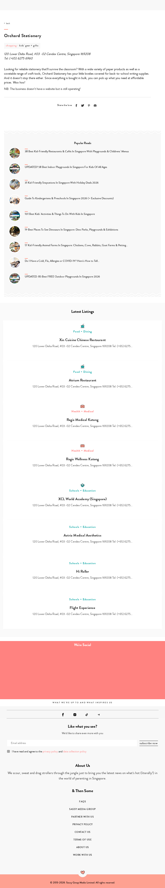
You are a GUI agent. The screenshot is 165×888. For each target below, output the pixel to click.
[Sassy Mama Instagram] (75, 714)
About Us (82, 847)
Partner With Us (82, 816)
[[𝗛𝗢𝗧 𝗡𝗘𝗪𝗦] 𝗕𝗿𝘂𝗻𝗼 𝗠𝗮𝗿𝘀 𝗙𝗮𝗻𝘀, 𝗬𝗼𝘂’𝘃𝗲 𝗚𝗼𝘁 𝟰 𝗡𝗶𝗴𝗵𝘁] (61, 662)
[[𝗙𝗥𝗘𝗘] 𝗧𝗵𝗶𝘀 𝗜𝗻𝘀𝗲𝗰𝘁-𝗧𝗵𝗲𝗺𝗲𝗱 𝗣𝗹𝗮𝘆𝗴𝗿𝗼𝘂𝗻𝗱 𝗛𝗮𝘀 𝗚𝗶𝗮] (20, 662)
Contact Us (83, 832)
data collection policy (75, 752)
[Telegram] (99, 714)
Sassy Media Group (82, 809)
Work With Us (82, 854)
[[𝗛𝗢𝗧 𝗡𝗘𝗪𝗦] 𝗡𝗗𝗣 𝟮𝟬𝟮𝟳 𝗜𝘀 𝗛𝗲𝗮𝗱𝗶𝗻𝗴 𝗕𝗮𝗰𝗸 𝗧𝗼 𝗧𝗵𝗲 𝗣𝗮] (144, 662)
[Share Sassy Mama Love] (95, 106)
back (8, 23)
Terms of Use (82, 839)
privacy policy (50, 752)
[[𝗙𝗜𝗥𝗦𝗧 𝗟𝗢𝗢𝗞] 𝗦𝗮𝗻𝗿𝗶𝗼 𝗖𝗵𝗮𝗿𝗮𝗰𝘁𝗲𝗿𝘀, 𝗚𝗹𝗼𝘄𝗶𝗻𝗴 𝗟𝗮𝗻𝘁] (20, 685)
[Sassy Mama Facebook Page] (63, 714)
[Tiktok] (87, 714)
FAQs (82, 801)
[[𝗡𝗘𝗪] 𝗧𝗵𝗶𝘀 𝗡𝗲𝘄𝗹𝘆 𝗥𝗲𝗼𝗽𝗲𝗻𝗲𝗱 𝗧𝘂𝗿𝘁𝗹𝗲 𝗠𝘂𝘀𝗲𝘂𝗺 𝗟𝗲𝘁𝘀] (61, 685)
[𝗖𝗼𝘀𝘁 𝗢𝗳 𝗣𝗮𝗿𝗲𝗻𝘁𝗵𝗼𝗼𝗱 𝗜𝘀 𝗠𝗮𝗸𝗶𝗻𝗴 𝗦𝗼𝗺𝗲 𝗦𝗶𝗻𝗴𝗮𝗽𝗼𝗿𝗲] (103, 662)
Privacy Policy (82, 824)
